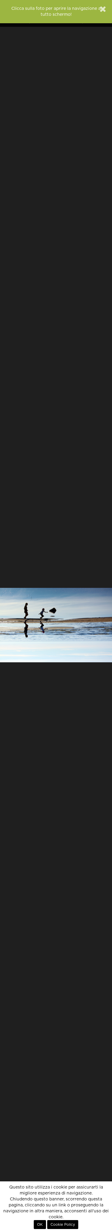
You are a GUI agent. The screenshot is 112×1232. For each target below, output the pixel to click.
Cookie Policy (62, 1224)
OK (40, 1224)
